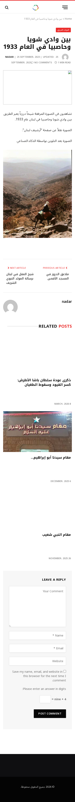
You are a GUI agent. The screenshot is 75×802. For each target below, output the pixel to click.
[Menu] (65, 7)
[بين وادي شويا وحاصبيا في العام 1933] (37, 87)
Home (68, 19)
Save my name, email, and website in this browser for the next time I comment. (39, 676)
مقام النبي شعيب (56, 535)
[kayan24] (35, 7)
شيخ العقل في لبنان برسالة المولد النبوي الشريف (20, 278)
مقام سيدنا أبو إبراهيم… (51, 458)
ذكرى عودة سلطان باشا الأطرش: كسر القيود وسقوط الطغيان (44, 383)
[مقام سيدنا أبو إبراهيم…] (37, 431)
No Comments (43, 62)
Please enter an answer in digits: (44, 689)
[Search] (6, 7)
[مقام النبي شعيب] (37, 509)
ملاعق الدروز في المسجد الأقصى (57, 276)
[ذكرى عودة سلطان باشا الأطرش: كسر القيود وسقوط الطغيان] (37, 354)
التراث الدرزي (63, 30)
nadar (9, 57)
